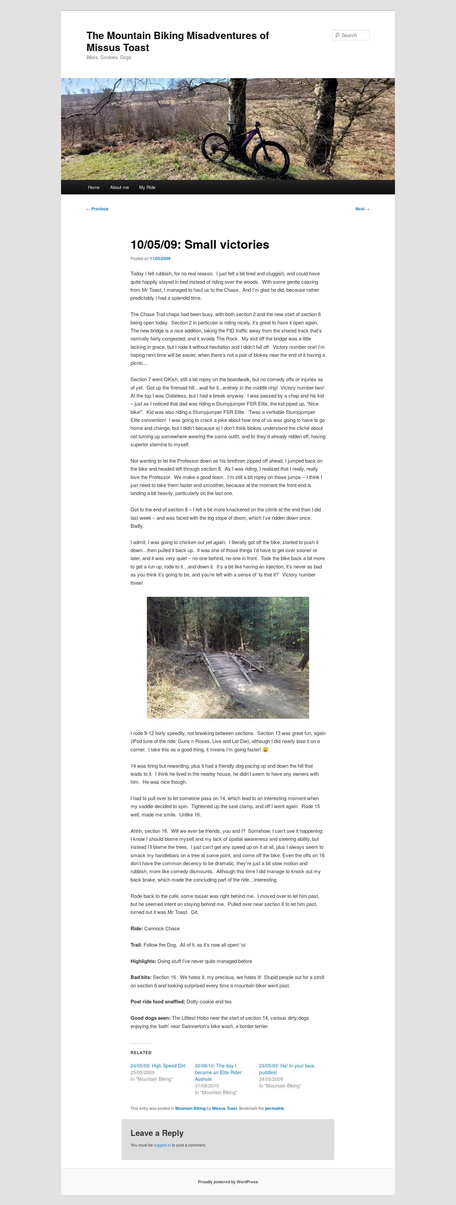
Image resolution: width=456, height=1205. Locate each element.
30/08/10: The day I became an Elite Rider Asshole (218, 1072)
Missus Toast (224, 1108)
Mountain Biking (190, 1108)
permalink (274, 1108)
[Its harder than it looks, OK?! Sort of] (228, 658)
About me (119, 187)
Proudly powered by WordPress (228, 1182)
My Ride (147, 187)
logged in (162, 1145)
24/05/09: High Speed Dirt (158, 1065)
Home (93, 187)
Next (363, 209)
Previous (97, 209)
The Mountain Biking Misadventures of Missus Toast (177, 41)
